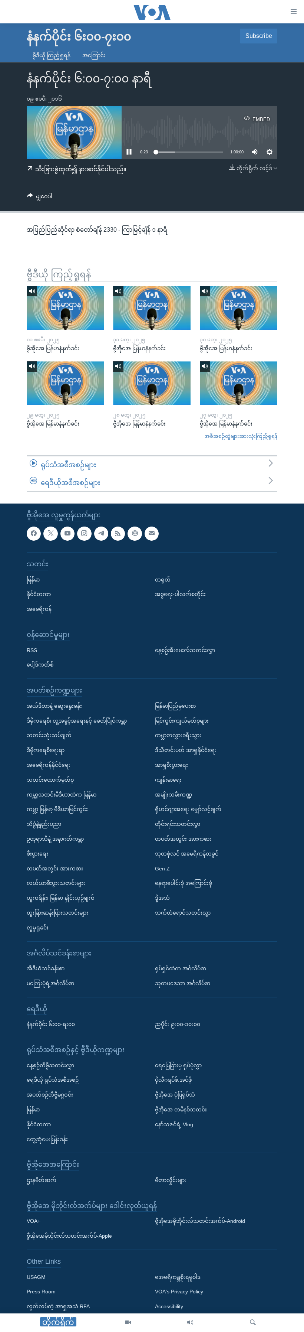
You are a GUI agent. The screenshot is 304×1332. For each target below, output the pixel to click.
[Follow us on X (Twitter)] (50, 534)
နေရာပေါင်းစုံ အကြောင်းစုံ (183, 883)
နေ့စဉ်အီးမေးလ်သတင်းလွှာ (185, 650)
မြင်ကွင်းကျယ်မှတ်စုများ (182, 721)
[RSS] (118, 534)
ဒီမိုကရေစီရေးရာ (46, 750)
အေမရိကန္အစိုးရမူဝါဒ (178, 1277)
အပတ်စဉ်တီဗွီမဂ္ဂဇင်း (50, 1095)
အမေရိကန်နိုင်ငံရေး (48, 765)
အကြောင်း (94, 55)
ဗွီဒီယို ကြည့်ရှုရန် (51, 55)
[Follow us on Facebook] (34, 534)
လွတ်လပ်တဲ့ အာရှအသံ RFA (58, 1307)
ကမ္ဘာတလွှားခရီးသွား (178, 736)
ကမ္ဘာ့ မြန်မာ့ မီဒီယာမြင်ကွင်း (57, 809)
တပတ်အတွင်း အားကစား (55, 869)
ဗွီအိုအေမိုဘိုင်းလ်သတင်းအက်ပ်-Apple (69, 1236)
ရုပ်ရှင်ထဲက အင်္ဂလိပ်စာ (180, 969)
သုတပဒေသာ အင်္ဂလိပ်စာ (182, 983)
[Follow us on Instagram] (84, 534)
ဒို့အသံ (162, 898)
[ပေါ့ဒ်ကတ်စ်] (135, 534)
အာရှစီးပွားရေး (171, 765)
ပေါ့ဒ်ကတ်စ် (40, 665)
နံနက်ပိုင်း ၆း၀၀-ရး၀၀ (51, 1025)
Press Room (41, 1292)
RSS (32, 650)
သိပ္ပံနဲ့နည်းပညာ (44, 824)
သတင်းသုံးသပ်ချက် (49, 736)
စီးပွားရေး (37, 854)
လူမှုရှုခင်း (38, 928)
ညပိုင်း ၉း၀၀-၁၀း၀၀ (177, 1025)
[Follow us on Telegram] (101, 534)
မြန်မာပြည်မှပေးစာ (175, 706)
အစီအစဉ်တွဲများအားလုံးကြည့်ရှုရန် (241, 436)
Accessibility (169, 1307)
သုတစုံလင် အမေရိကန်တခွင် (186, 854)
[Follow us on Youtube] (67, 534)
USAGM (36, 1277)
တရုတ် (163, 580)
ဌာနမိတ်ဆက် (41, 1180)
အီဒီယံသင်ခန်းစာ (46, 969)
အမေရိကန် (39, 609)
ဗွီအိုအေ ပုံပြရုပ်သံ (175, 1095)
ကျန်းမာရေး (168, 780)
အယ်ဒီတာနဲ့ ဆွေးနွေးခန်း (54, 706)
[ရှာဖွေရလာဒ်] (253, 1322)
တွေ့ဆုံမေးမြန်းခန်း (47, 1139)
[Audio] (190, 1322)
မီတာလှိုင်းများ (170, 1180)
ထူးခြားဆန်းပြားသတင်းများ (57, 913)
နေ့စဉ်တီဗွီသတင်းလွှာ (50, 1065)
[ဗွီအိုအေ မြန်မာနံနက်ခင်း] (65, 308)
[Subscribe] (152, 534)
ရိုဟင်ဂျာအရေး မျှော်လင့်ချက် (188, 809)
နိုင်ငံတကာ (39, 594)
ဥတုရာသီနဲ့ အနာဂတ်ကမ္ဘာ (55, 839)
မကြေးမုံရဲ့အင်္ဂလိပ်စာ (50, 983)
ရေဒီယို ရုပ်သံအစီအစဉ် (53, 1080)
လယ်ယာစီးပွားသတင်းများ (56, 883)
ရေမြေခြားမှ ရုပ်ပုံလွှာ (178, 1065)
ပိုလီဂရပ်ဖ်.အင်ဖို (173, 1080)
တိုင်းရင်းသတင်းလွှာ (177, 824)
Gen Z (162, 869)
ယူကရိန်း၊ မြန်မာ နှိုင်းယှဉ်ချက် (61, 898)
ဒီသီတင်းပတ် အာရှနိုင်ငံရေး (186, 750)
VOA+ (33, 1221)
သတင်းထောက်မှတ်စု (50, 780)
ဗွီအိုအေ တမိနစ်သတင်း (181, 1110)
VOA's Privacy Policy (179, 1292)
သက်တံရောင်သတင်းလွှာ (183, 913)
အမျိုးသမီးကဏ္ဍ (173, 795)
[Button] (39, 197)
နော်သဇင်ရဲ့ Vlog (174, 1124)
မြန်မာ (33, 580)
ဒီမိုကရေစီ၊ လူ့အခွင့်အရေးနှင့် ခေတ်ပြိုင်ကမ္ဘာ (77, 721)
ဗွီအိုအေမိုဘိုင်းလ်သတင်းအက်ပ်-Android (200, 1221)
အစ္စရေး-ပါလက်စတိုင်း (180, 594)
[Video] (128, 1322)
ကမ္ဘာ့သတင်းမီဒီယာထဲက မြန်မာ (61, 795)
